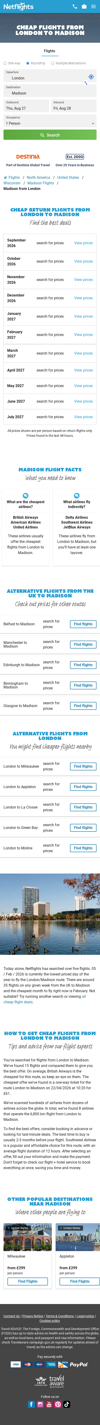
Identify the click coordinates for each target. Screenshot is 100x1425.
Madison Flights (41, 183)
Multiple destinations (71, 63)
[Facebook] (31, 1404)
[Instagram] (40, 1404)
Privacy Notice (33, 1316)
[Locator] (91, 77)
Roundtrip (38, 63)
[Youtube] (49, 1404)
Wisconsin (12, 183)
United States (68, 177)
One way (14, 63)
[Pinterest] (57, 1404)
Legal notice (86, 1316)
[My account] (84, 6)
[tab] (50, 51)
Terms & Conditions (60, 1316)
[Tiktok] (66, 1404)
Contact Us (11, 1316)
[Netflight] (18, 6)
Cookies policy (50, 1321)
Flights (14, 177)
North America (39, 177)
